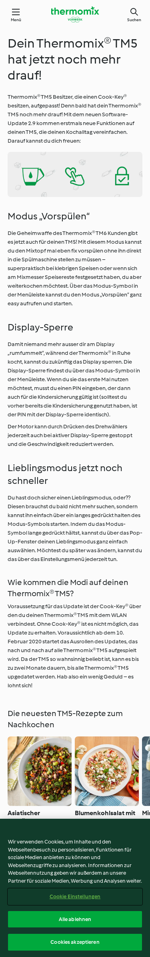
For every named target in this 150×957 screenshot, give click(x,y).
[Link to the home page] (75, 14)
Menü (16, 19)
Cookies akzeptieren (74, 942)
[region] (75, 888)
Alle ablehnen (75, 919)
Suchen (134, 19)
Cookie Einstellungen (75, 896)
